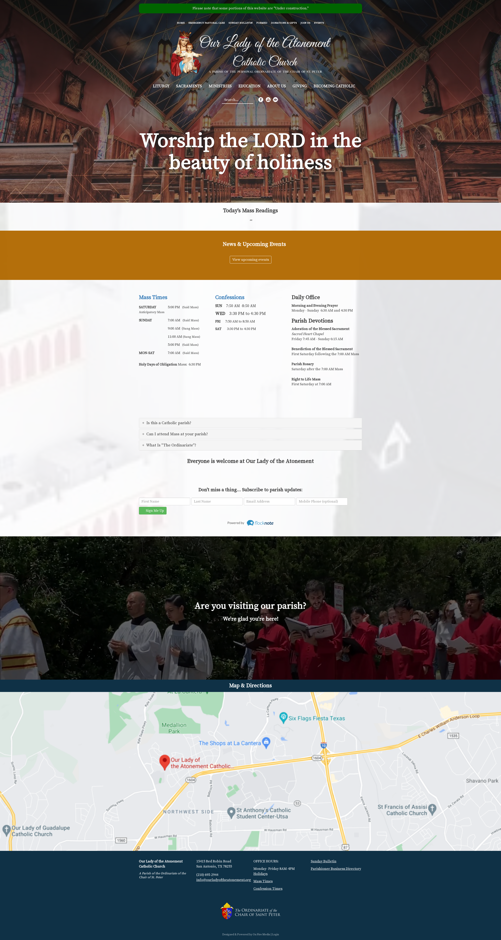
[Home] (250, 53)
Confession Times (267, 888)
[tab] (250, 423)
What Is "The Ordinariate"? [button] (171, 445)
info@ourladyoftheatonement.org (223, 880)
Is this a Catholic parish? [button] (168, 423)
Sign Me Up (154, 510)
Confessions (229, 297)
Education (249, 86)
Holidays (260, 874)
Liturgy (161, 86)
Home (181, 22)
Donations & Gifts (284, 22)
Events (319, 22)
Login (275, 934)
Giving (300, 86)
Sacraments (189, 86)
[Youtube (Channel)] (268, 99)
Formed (261, 22)
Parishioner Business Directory (336, 869)
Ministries (220, 86)
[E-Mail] (275, 99)
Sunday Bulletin (241, 22)
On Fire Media (261, 934)
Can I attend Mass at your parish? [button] (177, 434)
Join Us (305, 22)
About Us (276, 86)
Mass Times (153, 297)
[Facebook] (260, 99)
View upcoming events (250, 259)
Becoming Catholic (334, 86)
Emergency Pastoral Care (206, 22)
